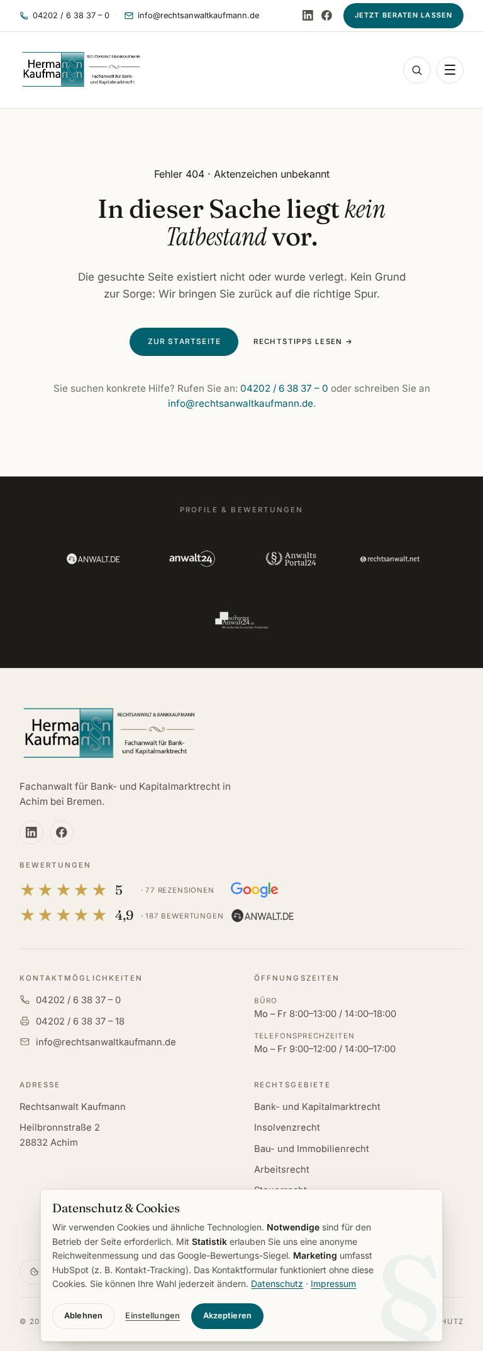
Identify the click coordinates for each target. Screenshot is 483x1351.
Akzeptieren (227, 1315)
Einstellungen (152, 1315)
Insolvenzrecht (287, 1127)
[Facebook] (326, 15)
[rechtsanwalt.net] (389, 559)
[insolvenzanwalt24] (241, 620)
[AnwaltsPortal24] (291, 559)
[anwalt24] (192, 559)
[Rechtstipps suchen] (416, 70)
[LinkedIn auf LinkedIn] (308, 15)
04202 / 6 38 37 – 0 (284, 388)
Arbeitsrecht (281, 1169)
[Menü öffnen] (450, 70)
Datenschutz (277, 1283)
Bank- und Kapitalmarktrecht (317, 1106)
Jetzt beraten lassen (403, 15)
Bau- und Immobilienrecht (311, 1149)
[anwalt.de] (93, 559)
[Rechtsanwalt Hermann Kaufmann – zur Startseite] (108, 734)
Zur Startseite (184, 341)
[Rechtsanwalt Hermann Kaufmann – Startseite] (81, 69)
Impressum (333, 1283)
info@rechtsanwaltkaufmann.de (240, 403)
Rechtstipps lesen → (303, 341)
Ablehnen (83, 1315)
